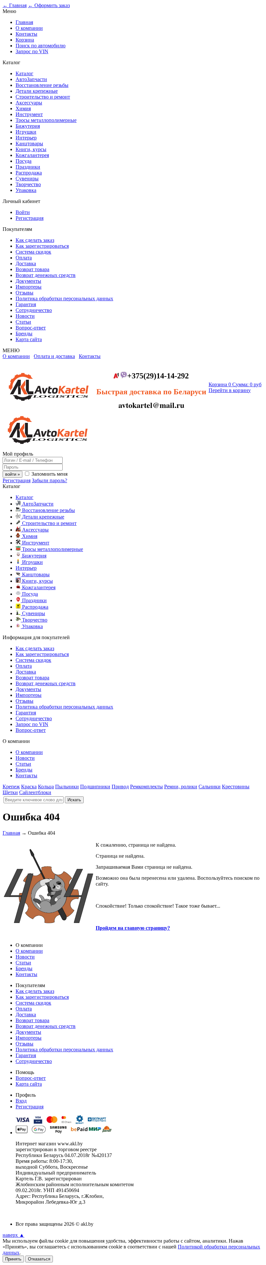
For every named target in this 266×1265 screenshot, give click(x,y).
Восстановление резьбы (42, 85)
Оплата (24, 257)
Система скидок (33, 252)
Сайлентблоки (35, 792)
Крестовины (235, 786)
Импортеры (29, 287)
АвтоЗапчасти (31, 79)
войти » (12, 474)
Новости (25, 316)
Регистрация (29, 218)
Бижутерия (28, 126)
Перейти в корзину (230, 390)
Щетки (10, 792)
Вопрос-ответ (31, 327)
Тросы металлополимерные (46, 120)
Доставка (26, 263)
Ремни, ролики (180, 786)
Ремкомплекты (146, 786)
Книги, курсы (31, 149)
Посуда (23, 161)
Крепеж (11, 786)
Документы (28, 281)
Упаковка (26, 190)
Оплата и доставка (54, 356)
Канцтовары (29, 143)
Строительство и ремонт (43, 97)
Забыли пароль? (49, 480)
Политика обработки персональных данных (64, 298)
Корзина (25, 39)
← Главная (15, 5)
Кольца (46, 786)
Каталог (24, 73)
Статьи (23, 322)
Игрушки (26, 132)
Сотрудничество (34, 310)
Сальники (210, 786)
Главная (24, 22)
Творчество (28, 184)
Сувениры (27, 178)
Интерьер (26, 137)
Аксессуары (29, 102)
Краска (29, 786)
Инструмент (29, 114)
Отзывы (24, 292)
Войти (23, 212)
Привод (120, 786)
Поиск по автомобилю (41, 45)
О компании (29, 28)
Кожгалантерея (32, 155)
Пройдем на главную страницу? (133, 928)
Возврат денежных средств (46, 275)
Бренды (24, 333)
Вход (21, 1101)
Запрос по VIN (32, 51)
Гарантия (26, 304)
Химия (23, 108)
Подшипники (95, 786)
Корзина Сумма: (235, 384)
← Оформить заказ (49, 5)
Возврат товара (32, 269)
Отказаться (39, 1259)
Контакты (26, 34)
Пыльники (67, 786)
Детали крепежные (37, 91)
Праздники (28, 167)
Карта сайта (29, 339)
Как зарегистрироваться (42, 246)
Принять (13, 1259)
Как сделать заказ (35, 240)
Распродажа (29, 172)
